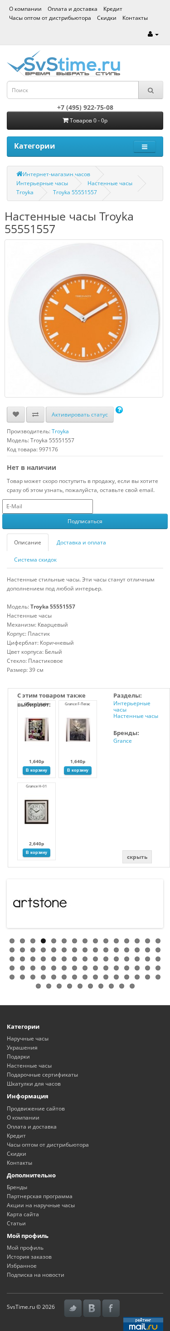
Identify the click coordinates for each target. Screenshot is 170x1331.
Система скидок (35, 559)
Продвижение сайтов (36, 1108)
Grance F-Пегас (77, 703)
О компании (25, 9)
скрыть (137, 857)
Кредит (112, 9)
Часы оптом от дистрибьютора (50, 18)
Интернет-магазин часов (56, 174)
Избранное (22, 1266)
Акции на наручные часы (41, 1205)
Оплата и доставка (72, 9)
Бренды (17, 1187)
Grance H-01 (36, 785)
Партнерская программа (40, 1196)
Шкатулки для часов (34, 1083)
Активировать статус (80, 414)
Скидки (107, 18)
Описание (27, 542)
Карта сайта (23, 1214)
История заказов (29, 1257)
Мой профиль (25, 1247)
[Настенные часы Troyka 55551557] (84, 318)
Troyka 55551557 (75, 192)
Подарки (18, 1056)
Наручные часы (28, 1038)
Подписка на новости (35, 1275)
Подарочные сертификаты (42, 1074)
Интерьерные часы (42, 183)
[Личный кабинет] (153, 34)
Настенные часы (109, 183)
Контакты (135, 18)
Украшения (22, 1047)
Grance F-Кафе (36, 703)
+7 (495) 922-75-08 (85, 107)
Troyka (25, 192)
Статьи (16, 1223)
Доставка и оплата (81, 542)
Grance (122, 741)
